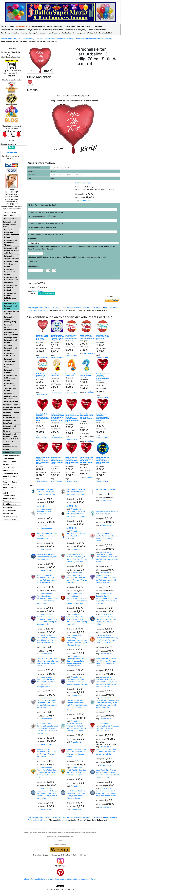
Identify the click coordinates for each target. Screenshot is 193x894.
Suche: (11, 141)
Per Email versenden (83, 183)
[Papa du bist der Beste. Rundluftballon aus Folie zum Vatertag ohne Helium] (62, 681)
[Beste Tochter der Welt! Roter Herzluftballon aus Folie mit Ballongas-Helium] (72, 449)
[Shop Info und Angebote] (12, 126)
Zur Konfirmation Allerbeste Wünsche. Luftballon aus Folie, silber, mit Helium (57, 337)
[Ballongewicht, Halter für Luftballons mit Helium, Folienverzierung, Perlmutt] (62, 491)
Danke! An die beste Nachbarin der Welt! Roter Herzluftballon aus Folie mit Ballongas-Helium (57, 417)
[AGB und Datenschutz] (12, 73)
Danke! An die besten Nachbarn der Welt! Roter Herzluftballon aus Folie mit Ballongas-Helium (72, 418)
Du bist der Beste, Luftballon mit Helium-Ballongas (42, 375)
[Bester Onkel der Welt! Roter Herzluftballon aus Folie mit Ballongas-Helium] (87, 405)
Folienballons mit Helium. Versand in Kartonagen (55, 39)
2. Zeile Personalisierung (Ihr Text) (42, 216)
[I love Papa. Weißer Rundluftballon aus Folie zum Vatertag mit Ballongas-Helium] (91, 535)
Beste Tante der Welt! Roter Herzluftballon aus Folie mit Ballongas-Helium (102, 417)
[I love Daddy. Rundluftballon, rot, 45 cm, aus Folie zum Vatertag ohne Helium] (91, 639)
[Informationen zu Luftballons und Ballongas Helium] (12, 80)
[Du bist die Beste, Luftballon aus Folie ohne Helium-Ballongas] (87, 326)
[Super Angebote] (12, 99)
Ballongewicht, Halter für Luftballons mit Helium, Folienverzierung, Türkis (46, 491)
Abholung (33, 261)
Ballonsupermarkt (8, 39)
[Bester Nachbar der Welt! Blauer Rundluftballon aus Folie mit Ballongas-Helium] (103, 449)
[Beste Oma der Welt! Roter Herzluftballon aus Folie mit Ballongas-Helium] (43, 326)
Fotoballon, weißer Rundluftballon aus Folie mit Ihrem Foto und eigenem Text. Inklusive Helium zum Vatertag (47, 728)
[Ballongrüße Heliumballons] (12, 87)
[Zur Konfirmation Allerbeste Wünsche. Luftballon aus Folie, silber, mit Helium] (57, 326)
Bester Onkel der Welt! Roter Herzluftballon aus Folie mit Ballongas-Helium (87, 416)
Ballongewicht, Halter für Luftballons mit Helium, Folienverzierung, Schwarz (76, 513)
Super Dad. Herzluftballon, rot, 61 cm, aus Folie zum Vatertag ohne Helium (106, 751)
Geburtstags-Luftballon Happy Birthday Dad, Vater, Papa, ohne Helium (47, 556)
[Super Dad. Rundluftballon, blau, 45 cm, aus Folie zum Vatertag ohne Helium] (32, 639)
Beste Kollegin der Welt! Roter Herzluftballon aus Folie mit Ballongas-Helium (42, 417)
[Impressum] (11, 55)
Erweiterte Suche (47, 879)
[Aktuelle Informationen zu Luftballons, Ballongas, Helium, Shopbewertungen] (12, 129)
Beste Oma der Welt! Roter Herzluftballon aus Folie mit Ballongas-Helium (42, 337)
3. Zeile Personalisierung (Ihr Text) (42, 227)
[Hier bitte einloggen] (12, 70)
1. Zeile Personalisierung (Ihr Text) (42, 205)
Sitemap (27, 879)
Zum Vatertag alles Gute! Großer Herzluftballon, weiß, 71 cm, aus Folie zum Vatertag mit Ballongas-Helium (76, 705)
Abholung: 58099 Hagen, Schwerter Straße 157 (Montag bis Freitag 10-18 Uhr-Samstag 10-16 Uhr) (67, 257)
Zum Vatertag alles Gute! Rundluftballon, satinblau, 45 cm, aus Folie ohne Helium (107, 793)
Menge (30, 293)
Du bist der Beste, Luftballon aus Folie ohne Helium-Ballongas (102, 337)
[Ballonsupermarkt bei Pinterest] (60, 872)
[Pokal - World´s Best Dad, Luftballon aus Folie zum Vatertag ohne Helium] (62, 772)
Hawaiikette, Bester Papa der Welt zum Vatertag (86, 375)
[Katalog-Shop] (11, 52)
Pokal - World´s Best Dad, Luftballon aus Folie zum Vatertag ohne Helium (76, 772)
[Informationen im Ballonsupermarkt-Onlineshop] (12, 76)
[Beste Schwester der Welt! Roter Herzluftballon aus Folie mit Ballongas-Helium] (43, 449)
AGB (58, 829)
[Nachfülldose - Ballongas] (91, 491)
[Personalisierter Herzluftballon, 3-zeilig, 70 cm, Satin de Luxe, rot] (30, 82)
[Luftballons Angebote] (11, 111)
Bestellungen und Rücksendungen (67, 879)
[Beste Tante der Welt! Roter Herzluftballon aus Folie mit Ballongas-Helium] (103, 405)
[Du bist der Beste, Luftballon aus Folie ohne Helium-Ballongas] (103, 326)
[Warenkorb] (12, 65)
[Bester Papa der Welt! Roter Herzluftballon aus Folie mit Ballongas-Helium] (57, 449)
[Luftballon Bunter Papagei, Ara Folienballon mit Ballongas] (62, 535)
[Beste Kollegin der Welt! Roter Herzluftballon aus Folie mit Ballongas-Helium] (43, 405)
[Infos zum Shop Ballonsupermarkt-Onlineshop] (12, 48)
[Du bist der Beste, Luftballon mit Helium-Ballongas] (43, 365)
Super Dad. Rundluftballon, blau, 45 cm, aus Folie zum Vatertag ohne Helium (47, 640)
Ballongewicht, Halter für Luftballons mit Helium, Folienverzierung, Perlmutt (76, 491)
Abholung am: (33, 266)
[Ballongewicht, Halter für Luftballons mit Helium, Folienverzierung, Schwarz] (62, 513)
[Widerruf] (60, 849)
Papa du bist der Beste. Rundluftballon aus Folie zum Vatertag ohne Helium (76, 681)
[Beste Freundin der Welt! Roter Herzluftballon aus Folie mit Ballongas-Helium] (103, 365)
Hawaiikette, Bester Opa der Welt (71, 374)
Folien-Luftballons (25, 39)
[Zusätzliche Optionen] (12, 171)
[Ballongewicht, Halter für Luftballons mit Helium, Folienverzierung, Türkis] (32, 491)
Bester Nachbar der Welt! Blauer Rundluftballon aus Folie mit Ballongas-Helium (102, 460)
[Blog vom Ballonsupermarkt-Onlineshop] (11, 120)
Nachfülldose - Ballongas (105, 489)
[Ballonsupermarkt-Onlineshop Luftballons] (60, 12)
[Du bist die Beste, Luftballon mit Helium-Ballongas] (72, 326)
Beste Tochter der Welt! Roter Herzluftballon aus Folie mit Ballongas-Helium (71, 460)
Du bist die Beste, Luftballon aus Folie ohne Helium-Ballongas (87, 336)
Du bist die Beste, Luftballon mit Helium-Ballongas (71, 336)
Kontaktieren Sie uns (88, 879)
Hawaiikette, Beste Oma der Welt (57, 374)
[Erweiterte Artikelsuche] (11, 57)
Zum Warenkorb (11, 152)
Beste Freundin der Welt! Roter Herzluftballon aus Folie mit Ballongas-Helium (102, 377)
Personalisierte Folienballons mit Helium (94, 39)
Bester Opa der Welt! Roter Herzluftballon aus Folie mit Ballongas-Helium (86, 460)
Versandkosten (85, 200)
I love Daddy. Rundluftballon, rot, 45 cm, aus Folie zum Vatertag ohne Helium (107, 640)
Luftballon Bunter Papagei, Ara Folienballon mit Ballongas (76, 535)
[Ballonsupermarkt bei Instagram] (60, 862)
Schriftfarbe (33, 239)
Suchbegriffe (36, 879)
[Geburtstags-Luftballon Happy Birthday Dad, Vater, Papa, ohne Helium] (32, 556)
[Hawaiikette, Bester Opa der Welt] (72, 365)
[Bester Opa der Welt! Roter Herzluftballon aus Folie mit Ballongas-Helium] (87, 449)
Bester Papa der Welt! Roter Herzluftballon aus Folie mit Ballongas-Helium (57, 460)
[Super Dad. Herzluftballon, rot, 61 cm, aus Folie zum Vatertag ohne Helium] (91, 751)
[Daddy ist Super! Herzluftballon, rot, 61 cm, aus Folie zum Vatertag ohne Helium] (32, 751)
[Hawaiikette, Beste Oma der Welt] (57, 365)
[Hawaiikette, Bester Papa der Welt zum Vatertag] (87, 365)
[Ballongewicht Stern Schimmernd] (32, 513)
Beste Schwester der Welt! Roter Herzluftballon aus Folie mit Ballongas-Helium (43, 460)
